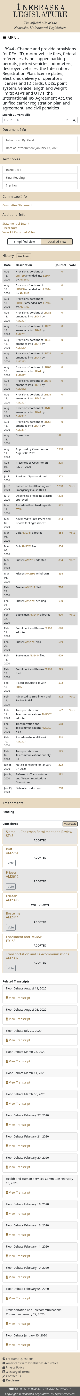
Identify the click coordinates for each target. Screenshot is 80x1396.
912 (60, 505)
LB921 (47, 353)
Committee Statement (17, 205)
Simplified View (24, 242)
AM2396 (30, 573)
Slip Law (11, 185)
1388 (60, 449)
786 (60, 587)
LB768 (47, 422)
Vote (72, 486)
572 (60, 696)
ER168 (48, 628)
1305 (60, 462)
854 (60, 519)
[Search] (74, 120)
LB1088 (20, 289)
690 (60, 601)
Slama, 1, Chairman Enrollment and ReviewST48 (39, 834)
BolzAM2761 (12, 851)
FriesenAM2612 (12, 874)
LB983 (47, 312)
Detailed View (57, 242)
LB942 (47, 340)
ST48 (19, 509)
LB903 (47, 367)
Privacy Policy (14, 1367)
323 (60, 764)
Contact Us (13, 1376)
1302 (60, 476)
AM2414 (34, 614)
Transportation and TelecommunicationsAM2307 (37, 956)
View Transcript (19, 998)
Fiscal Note (9, 228)
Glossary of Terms (17, 1372)
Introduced (13, 170)
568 (60, 724)
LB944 (46, 275)
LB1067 (20, 303)
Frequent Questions (19, 1359)
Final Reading (15, 177)
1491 (60, 435)
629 (60, 655)
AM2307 (24, 307)
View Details (23, 256)
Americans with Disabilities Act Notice (31, 1363)
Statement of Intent (15, 223)
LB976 (47, 326)
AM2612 (24, 279)
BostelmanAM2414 (14, 915)
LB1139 (20, 275)
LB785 (47, 408)
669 (60, 642)
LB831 (47, 394)
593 (60, 669)
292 (60, 774)
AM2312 (21, 361)
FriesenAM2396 (12, 898)
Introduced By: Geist (20, 140)
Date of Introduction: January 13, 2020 (32, 148)
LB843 (47, 381)
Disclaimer (13, 1380)
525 (60, 751)
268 (60, 788)
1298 (60, 486)
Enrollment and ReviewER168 (24, 939)
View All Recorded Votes (18, 232)
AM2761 (21, 334)
